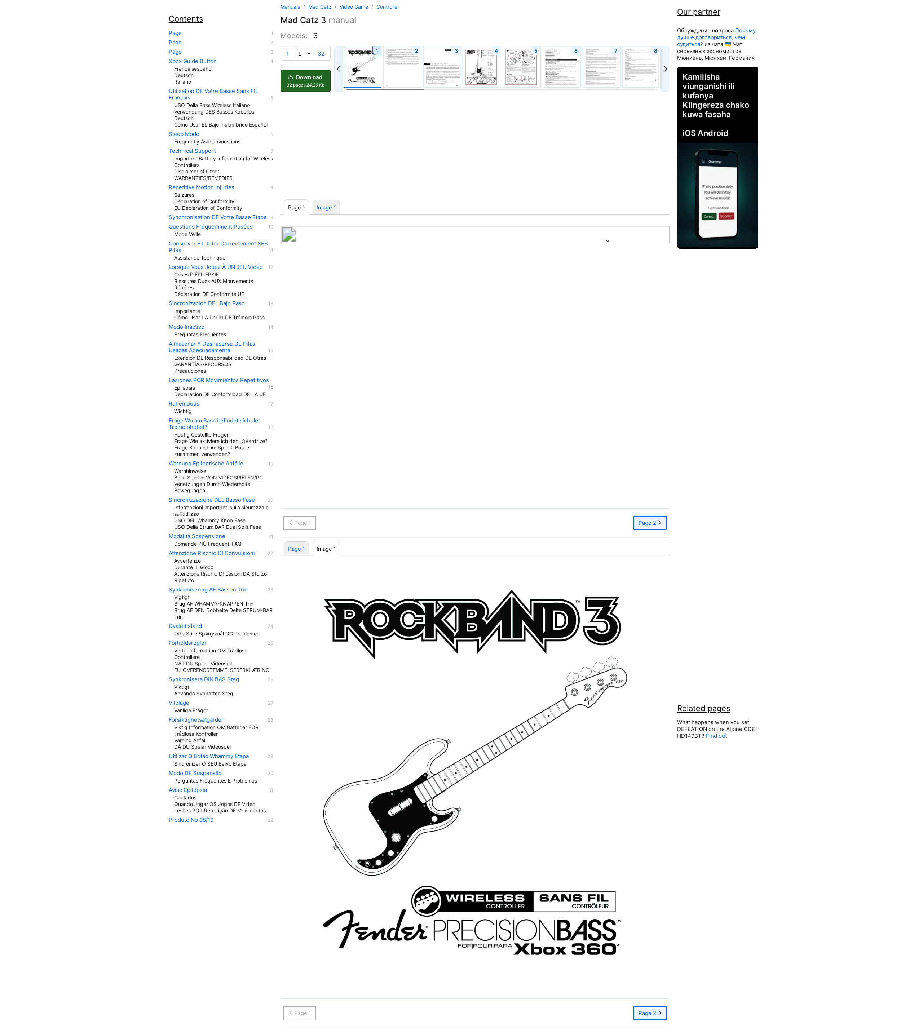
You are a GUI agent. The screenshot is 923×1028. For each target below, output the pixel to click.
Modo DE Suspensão (195, 773)
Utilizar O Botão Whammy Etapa (209, 756)
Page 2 (648, 522)
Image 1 (326, 207)
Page (175, 33)
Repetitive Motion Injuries (201, 187)
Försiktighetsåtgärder (196, 720)
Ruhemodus (184, 403)
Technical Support (192, 151)
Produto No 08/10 (191, 820)
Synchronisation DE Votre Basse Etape (218, 217)
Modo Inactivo (186, 327)
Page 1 (296, 548)
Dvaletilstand (185, 626)
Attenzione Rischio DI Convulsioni (212, 553)
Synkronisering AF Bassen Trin (208, 589)
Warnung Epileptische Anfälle (206, 463)
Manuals (290, 7)
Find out (716, 735)
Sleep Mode (184, 134)
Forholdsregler (188, 643)
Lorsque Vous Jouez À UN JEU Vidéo (216, 267)
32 (321, 53)
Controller (387, 7)
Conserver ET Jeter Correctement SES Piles (218, 246)
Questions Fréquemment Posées (211, 226)
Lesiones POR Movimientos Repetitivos (219, 380)
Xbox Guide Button (193, 61)
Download (305, 81)
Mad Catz (320, 7)
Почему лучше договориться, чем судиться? (716, 37)
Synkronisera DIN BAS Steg (204, 679)
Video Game (355, 7)
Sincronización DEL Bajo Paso (207, 303)
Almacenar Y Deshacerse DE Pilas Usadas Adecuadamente (212, 347)
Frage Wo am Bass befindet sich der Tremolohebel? (214, 423)
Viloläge (179, 703)
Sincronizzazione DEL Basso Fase (212, 500)
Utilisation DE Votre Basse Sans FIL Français (213, 94)
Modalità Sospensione (197, 536)
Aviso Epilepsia (188, 790)
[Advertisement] (475, 146)
